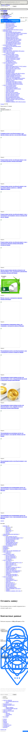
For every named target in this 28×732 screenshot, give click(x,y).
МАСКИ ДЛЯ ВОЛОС (11, 556)
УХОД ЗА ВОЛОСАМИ (8, 554)
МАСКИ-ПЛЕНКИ (10, 540)
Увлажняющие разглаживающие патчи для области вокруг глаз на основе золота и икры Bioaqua (13, 489)
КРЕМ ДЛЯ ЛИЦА (10, 563)
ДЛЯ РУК (8, 581)
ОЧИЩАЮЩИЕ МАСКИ (11, 542)
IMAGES (8, 529)
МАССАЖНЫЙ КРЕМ (11, 587)
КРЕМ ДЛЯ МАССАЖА (11, 565)
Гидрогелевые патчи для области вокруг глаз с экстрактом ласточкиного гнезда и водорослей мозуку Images (14, 216)
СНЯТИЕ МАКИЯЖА (11, 568)
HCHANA (8, 528)
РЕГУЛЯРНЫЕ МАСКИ (11, 543)
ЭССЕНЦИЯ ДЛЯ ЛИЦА (11, 575)
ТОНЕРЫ (8, 573)
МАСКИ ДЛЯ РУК (10, 586)
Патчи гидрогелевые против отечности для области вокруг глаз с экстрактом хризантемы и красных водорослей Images (14, 271)
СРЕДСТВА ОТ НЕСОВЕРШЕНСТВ (11, 550)
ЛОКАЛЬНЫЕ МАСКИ (11, 536)
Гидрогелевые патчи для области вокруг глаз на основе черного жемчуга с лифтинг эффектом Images (13, 188)
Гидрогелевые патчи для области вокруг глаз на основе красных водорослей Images (13, 160)
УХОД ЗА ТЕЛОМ (7, 576)
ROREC (7, 531)
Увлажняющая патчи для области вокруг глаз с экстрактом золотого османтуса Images (14, 351)
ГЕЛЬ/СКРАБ (9, 578)
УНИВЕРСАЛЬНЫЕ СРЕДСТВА (13, 590)
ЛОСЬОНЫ (8, 566)
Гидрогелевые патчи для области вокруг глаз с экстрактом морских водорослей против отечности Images (14, 243)
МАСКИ (5, 535)
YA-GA (7, 533)
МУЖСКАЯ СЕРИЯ (7, 546)
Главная (2, 104)
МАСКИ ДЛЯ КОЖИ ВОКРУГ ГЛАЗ (14, 537)
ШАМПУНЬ (8, 559)
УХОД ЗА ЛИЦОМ (7, 560)
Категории (3, 16)
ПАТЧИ (5, 549)
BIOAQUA (8, 527)
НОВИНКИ (5, 548)
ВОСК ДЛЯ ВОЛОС (10, 555)
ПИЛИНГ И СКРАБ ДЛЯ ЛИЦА (13, 567)
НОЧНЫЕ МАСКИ (10, 541)
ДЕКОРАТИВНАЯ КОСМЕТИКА (11, 534)
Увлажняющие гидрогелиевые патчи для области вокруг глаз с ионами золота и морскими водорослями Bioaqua (12, 407)
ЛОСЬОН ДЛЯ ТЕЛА (11, 583)
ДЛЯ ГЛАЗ (8, 561)
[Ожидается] (10, 129)
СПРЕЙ (7, 589)
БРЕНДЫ (5, 526)
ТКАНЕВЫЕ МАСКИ (11, 544)
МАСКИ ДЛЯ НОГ (10, 585)
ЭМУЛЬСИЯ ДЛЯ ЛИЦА (11, 574)
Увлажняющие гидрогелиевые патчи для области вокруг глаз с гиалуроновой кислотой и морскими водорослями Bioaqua (14, 379)
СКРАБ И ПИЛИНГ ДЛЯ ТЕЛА (13, 588)
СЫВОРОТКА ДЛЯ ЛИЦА (12, 572)
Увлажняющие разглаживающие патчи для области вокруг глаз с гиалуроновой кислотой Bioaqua (14, 517)
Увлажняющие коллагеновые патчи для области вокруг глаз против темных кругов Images (13, 434)
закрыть (2, 520)
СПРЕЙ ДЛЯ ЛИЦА (10, 569)
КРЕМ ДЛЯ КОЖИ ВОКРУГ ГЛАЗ (14, 562)
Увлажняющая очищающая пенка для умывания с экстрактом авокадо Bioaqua (12, 325)
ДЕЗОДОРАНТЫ (9, 579)
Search (14, 6)
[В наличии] (10, 182)
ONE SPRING (9, 530)
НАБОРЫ (5, 547)
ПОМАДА (8, 553)
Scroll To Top (3, 729)
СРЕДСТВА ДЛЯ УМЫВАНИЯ (13, 570)
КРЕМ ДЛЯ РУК (9, 582)
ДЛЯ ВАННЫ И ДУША (11, 580)
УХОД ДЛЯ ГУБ (7, 552)
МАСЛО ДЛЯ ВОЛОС (11, 557)
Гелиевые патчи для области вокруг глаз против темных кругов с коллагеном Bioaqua (13, 134)
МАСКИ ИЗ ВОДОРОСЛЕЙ (12, 539)
